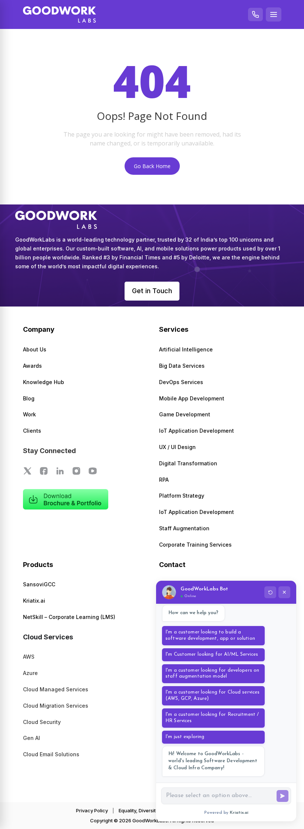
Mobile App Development (191, 398)
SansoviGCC (39, 584)
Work (29, 414)
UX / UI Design (177, 447)
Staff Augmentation (184, 528)
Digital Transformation (188, 463)
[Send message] (282, 796)
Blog (28, 398)
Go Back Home (152, 166)
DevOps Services (181, 382)
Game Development (184, 414)
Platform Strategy (181, 495)
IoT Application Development (196, 430)
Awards (32, 366)
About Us (34, 349)
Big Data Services (182, 366)
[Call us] (255, 14)
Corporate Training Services (195, 544)
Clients (32, 430)
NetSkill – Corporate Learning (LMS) (69, 617)
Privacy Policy (92, 810)
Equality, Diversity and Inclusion (154, 810)
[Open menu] (273, 14)
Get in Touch (152, 291)
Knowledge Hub (43, 382)
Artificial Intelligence (186, 349)
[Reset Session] (270, 592)
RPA (164, 479)
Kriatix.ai (34, 600)
